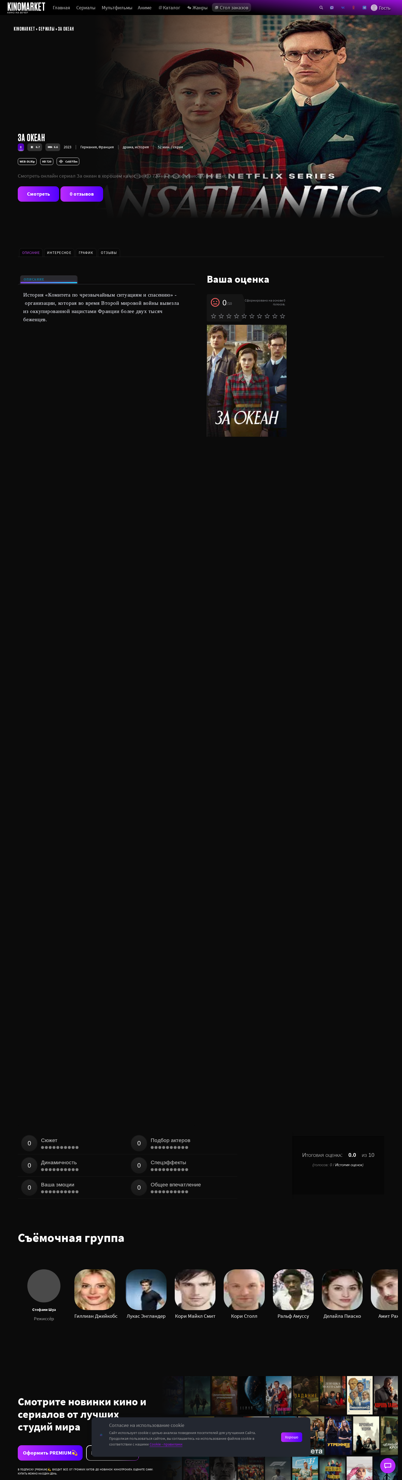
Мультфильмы (117, 7)
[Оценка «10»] (282, 316)
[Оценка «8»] (267, 316)
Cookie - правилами (166, 1444)
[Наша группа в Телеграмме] (364, 7)
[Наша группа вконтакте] (342, 7)
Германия (88, 146)
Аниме (145, 7)
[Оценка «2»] (221, 316)
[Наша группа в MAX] (331, 7)
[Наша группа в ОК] (353, 7)
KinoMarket (24, 28)
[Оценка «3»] (229, 316)
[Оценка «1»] (213, 316)
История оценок (348, 1165)
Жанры (200, 7)
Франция (106, 146)
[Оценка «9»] (275, 316)
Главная (61, 7)
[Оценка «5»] (244, 316)
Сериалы (85, 7)
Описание (34, 279)
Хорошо (291, 1437)
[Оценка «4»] (236, 316)
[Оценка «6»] (252, 316)
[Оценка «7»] (259, 316)
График (86, 252)
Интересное (59, 252)
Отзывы (109, 252)
